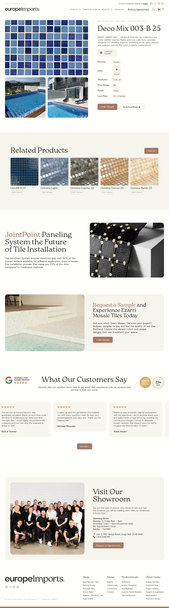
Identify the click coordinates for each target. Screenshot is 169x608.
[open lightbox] (46, 47)
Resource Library (153, 598)
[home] (22, 9)
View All (151, 151)
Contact (110, 592)
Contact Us (119, 9)
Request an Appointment (108, 545)
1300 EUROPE (103, 536)
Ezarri (145, 4)
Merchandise (151, 595)
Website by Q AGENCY (49, 599)
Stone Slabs (88, 592)
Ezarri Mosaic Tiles (91, 582)
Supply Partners (152, 582)
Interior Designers (129, 585)
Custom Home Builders (132, 592)
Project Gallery (152, 588)
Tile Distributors (128, 595)
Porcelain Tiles (89, 588)
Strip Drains (88, 598)
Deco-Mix (120, 21)
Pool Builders (127, 588)
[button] (75, 9)
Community (112, 588)
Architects (126, 582)
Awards (110, 582)
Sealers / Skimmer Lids (93, 595)
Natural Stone (89, 585)
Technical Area (152, 585)
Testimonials (112, 585)
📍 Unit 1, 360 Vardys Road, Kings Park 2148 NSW (118, 534)
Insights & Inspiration (155, 592)
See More (84, 446)
